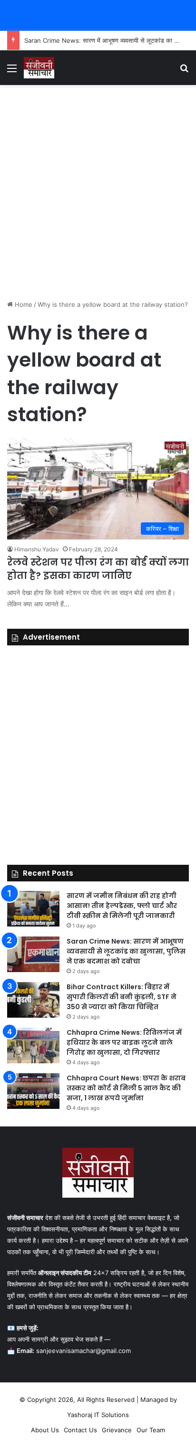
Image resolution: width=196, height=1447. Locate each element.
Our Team (151, 1430)
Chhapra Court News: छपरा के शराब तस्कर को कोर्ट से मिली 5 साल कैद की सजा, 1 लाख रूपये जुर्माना (126, 1088)
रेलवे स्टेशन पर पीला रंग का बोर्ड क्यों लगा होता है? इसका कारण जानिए (98, 569)
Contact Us (80, 1430)
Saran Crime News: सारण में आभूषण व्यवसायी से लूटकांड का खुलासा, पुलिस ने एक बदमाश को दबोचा (126, 951)
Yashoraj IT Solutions (98, 1415)
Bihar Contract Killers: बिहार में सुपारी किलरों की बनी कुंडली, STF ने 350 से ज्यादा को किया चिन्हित (121, 997)
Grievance (117, 1430)
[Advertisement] (98, 192)
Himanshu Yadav (36, 549)
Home (22, 304)
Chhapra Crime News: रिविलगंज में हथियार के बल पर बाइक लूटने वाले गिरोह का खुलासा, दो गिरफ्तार (124, 1042)
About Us (45, 1430)
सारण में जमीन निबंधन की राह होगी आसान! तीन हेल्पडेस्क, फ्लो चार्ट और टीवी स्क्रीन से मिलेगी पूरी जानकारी (122, 905)
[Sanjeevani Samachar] (39, 67)
